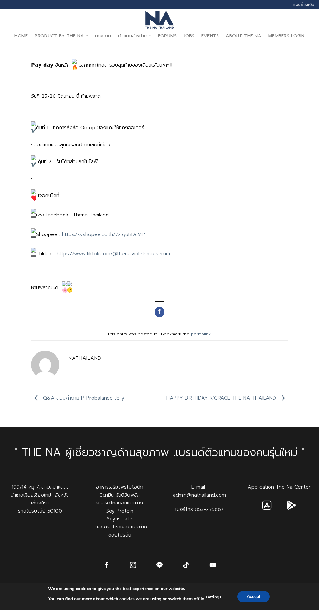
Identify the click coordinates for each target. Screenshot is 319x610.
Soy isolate (119, 519)
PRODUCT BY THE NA (59, 35)
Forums (167, 35)
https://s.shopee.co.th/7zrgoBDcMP (103, 234)
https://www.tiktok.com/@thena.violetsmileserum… (115, 254)
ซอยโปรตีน (119, 535)
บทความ (103, 35)
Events (210, 35)
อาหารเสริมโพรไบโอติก (119, 487)
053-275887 (209, 509)
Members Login (286, 35)
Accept (253, 596)
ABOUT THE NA (243, 35)
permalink (201, 334)
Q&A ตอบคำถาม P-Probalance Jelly (82, 398)
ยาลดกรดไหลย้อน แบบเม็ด (120, 527)
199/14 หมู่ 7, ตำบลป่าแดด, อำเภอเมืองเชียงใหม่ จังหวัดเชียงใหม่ (40, 495)
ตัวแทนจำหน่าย (132, 35)
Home (21, 35)
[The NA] (159, 20)
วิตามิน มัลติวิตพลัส (120, 495)
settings (213, 597)
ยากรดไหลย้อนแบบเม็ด (119, 503)
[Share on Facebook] (160, 312)
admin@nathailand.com (199, 495)
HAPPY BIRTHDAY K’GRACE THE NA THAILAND (222, 398)
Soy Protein (119, 511)
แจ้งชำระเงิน (303, 4)
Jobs (189, 35)
